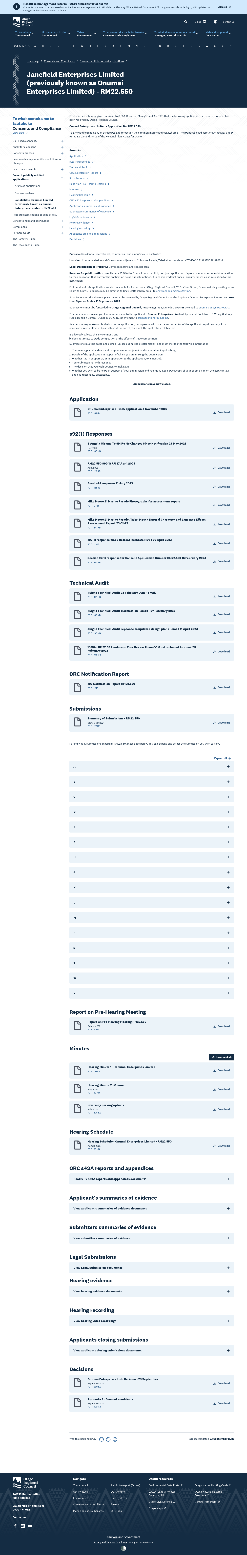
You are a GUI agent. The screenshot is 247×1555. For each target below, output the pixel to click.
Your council (80, 1485)
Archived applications (27, 186)
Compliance (20, 227)
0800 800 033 (21, 1498)
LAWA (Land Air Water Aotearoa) (162, 1493)
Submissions (77, 178)
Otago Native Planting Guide (211, 1485)
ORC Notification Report (84, 173)
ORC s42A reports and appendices (89, 200)
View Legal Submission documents (97, 1268)
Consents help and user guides (31, 221)
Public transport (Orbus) (125, 1485)
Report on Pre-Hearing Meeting (88, 184)
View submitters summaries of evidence (101, 1238)
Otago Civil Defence (160, 1501)
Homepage (33, 61)
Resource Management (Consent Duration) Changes (38, 161)
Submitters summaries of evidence (90, 211)
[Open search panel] (185, 21)
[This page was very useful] (115, 1439)
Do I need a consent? (25, 141)
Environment (80, 1498)
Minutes (74, 189)
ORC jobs (116, 1511)
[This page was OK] (108, 1439)
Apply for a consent (24, 147)
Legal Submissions (80, 217)
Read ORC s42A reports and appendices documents (109, 1179)
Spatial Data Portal (206, 1502)
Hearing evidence (79, 222)
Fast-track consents (24, 169)
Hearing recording (80, 228)
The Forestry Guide (24, 239)
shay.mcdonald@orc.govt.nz (173, 291)
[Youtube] (30, 1526)
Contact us (228, 22)
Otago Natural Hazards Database (208, 1493)
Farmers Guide (21, 233)
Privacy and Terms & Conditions (110, 1542)
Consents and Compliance (59, 61)
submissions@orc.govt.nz (214, 307)
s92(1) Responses (80, 161)
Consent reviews (24, 193)
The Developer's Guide (26, 245)
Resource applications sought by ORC (35, 214)
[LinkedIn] (22, 1526)
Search (115, 1504)
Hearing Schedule (80, 195)
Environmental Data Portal (164, 1485)
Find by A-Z (20, 46)
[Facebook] (15, 1526)
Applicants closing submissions (88, 233)
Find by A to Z (119, 1498)
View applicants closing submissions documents (107, 1350)
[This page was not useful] (101, 1439)
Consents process (23, 153)
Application (76, 156)
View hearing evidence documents (97, 1291)
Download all (224, 1057)
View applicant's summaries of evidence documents (110, 1208)
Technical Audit (79, 167)
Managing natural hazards (88, 1511)
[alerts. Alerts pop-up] (215, 21)
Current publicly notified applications (102, 61)
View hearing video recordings (94, 1321)
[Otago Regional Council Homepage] (23, 21)
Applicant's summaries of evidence (90, 206)
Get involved (80, 1491)
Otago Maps (156, 1508)
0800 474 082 (21, 1509)
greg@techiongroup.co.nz (153, 318)
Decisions (75, 239)
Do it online (118, 1491)
